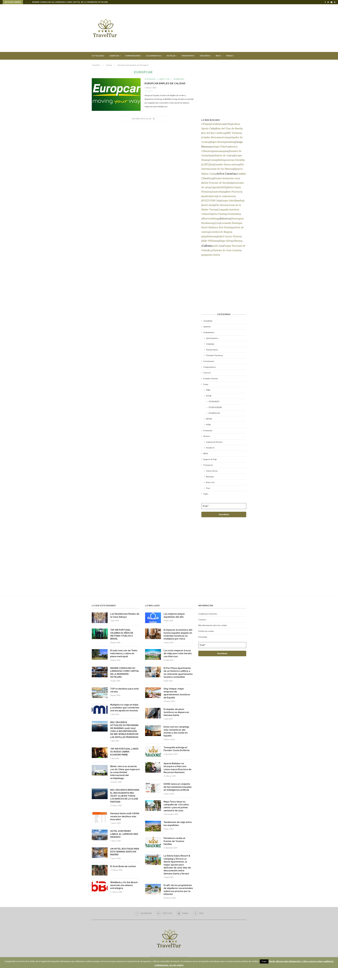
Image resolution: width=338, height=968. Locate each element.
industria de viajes (222, 155)
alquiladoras (209, 236)
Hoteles (171, 56)
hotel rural (208, 205)
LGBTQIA (207, 164)
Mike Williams (210, 240)
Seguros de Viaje (210, 459)
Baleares (225, 218)
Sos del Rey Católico (213, 133)
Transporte (187, 56)
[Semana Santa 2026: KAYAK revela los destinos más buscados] (100, 817)
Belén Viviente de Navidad (217, 182)
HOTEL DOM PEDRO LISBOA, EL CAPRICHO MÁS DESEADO (124, 834)
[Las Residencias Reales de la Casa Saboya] (100, 617)
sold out (217, 245)
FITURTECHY (214, 413)
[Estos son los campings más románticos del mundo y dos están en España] (153, 730)
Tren (208, 488)
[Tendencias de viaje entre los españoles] (153, 826)
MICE (218, 56)
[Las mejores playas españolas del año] (153, 617)
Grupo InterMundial (233, 200)
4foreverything (210, 218)
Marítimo (210, 476)
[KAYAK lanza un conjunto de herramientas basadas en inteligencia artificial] (153, 788)
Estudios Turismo (210, 378)
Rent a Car (164, 79)
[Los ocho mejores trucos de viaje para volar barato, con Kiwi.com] (153, 654)
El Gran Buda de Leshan (123, 866)
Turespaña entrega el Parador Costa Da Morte (177, 749)
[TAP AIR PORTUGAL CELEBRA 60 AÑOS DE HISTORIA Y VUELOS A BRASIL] (100, 633)
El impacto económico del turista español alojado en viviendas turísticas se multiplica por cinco (178, 634)
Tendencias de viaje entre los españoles (178, 823)
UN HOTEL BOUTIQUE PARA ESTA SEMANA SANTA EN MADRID (124, 852)
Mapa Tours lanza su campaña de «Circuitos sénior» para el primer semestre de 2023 (176, 806)
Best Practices (234, 191)
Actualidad (98, 56)
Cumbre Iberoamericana (215, 137)
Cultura (207, 245)
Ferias (229, 56)
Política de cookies (206, 631)
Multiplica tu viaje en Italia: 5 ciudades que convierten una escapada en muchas (124, 707)
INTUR (209, 419)
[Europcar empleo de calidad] (116, 94)
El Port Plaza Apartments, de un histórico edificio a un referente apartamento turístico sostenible (178, 672)
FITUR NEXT (214, 401)
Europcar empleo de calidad (165, 83)
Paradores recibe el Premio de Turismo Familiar (174, 841)
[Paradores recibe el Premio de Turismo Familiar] (153, 842)
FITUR (208, 396)
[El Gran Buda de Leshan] (100, 870)
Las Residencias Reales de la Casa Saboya (124, 615)
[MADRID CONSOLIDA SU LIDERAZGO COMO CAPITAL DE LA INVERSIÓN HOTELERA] (100, 672)
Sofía (228, 124)
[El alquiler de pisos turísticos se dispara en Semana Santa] (153, 713)
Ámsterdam (218, 191)
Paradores (210, 447)
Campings (210, 344)
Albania (237, 240)
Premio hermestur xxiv (226, 178)
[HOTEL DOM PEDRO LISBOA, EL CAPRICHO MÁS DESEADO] (100, 835)
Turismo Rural (212, 349)
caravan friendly (235, 159)
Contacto (202, 619)
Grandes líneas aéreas (226, 164)
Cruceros (205, 56)
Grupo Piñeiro (221, 146)
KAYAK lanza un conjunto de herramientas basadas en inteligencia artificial (178, 787)
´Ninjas (206, 124)
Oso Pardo (219, 213)
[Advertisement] (195, 28)
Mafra (221, 159)
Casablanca (217, 124)
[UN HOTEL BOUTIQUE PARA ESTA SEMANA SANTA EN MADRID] (100, 852)
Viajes (95, 63)
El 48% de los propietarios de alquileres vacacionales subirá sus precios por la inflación (178, 889)
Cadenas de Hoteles (214, 442)
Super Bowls (217, 142)
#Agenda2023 (218, 187)
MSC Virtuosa (233, 133)
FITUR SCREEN (215, 407)
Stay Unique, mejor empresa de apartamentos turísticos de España (177, 693)
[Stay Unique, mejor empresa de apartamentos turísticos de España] (153, 692)
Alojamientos (153, 56)
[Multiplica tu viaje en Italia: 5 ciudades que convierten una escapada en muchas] (100, 708)
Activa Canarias (226, 173)
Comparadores (132, 56)
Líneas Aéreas (212, 471)
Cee (217, 223)
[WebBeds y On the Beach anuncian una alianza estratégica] (100, 886)
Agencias (114, 56)
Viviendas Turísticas (214, 355)
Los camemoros (226, 196)
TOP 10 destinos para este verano (50, 2)
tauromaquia (220, 151)
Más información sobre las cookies (212, 625)
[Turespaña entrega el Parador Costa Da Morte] (153, 751)
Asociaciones (208, 361)
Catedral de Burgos (220, 231)
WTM (208, 424)
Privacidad (202, 637)
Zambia (230, 142)
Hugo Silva (225, 240)
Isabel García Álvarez (229, 236)
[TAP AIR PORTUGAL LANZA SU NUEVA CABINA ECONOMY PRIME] (100, 752)
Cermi (213, 159)
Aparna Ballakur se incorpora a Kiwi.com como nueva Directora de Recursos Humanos (177, 768)
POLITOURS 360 (211, 200)
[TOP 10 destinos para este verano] (100, 692)
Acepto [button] (264, 961)
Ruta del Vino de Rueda (229, 128)
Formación (207, 430)
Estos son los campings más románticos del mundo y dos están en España (176, 731)
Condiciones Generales (207, 613)
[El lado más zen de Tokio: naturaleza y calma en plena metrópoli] (100, 654)
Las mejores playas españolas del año (174, 615)
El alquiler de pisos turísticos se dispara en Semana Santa (176, 712)
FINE (208, 390)
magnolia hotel (210, 254)
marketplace (209, 196)
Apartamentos (212, 338)
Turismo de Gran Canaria (227, 250)
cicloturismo (233, 213)
